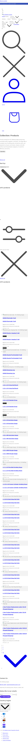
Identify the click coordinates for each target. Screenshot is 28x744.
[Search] (14, 53)
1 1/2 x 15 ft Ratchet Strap (10, 400)
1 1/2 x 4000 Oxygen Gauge (10, 450)
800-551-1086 (3, 684)
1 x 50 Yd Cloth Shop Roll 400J (11, 590)
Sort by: (3, 163)
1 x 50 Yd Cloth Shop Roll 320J (11, 575)
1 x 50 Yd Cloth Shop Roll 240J (11, 560)
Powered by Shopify (15, 730)
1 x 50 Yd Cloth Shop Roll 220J (11, 544)
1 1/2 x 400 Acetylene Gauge (10, 435)
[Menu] (2, 11)
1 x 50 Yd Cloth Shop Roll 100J (11, 499)
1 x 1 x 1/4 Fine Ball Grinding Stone (12, 467)
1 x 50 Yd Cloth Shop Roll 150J (11, 529)
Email (14, 694)
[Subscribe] (16, 694)
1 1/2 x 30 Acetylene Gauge (10, 420)
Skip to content (3, 1)
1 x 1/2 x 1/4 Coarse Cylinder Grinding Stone (15, 484)
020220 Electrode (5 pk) (9, 318)
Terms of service (6, 736)
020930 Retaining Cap (9, 370)
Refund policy (5, 733)
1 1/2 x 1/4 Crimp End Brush (10, 385)
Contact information (7, 740)
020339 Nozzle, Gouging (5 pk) (11, 333)
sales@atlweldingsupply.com (13, 684)
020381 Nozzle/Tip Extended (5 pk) (12, 355)
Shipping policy (6, 738)
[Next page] (15, 668)
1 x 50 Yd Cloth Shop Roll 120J (11, 514)
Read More (3, 151)
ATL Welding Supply (7, 730)
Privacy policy (5, 734)
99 (3, 652)
